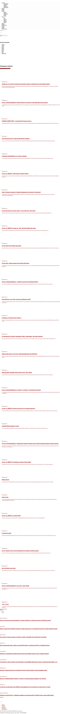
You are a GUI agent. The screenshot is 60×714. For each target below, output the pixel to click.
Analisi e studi (4, 25)
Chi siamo (3, 706)
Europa (3, 11)
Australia (5, 19)
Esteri (3, 16)
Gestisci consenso (4, 709)
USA (4, 17)
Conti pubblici (6, 3)
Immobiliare (6, 6)
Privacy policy (4, 707)
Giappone (5, 21)
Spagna (5, 15)
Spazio (3, 23)
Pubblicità (3, 704)
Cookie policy (4, 708)
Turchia (5, 22)
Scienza (3, 26)
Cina (4, 18)
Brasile (5, 20)
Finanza (5, 5)
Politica (3, 10)
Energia (3, 8)
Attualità (3, 24)
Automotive (6, 4)
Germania (5, 13)
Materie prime (6, 7)
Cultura (3, 27)
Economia (3, 2)
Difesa (3, 9)
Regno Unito (6, 14)
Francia (5, 12)
